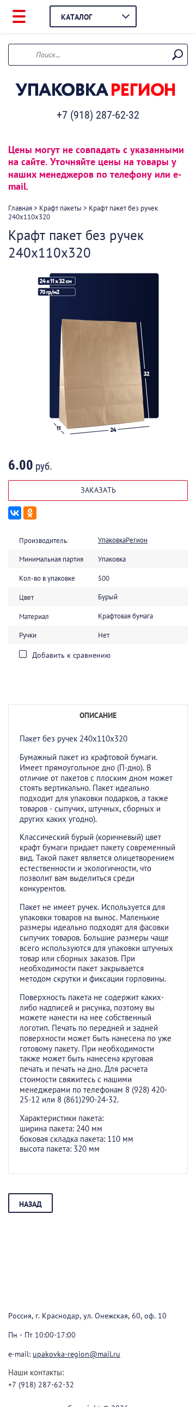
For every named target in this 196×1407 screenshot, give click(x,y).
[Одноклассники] (29, 512)
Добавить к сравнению (70, 655)
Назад (30, 1204)
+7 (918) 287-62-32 (98, 114)
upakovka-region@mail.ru (76, 1354)
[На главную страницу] (95, 90)
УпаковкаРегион (123, 540)
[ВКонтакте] (14, 512)
